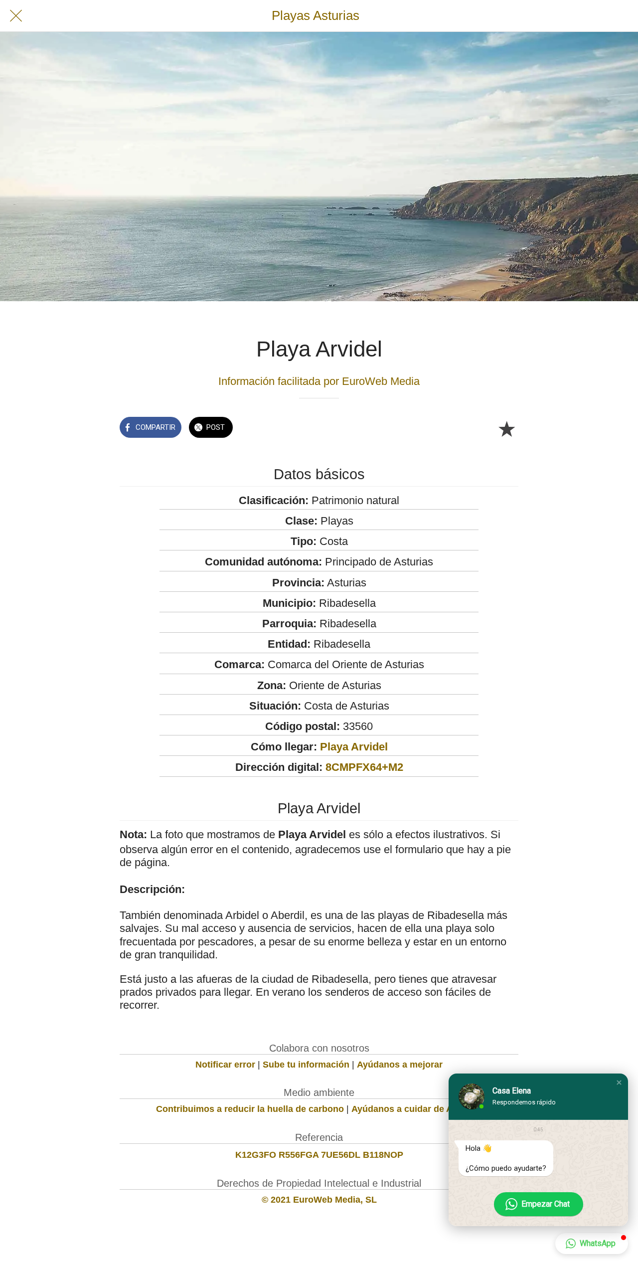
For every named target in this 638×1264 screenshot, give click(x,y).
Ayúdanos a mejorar (400, 1065)
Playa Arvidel (354, 746)
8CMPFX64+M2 (364, 767)
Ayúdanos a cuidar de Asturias (416, 1109)
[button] (619, 1082)
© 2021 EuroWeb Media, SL (319, 1200)
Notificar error (225, 1065)
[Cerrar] (16, 16)
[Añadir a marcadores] (506, 428)
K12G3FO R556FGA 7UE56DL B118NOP (319, 1155)
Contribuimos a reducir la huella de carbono (250, 1109)
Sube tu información (306, 1065)
